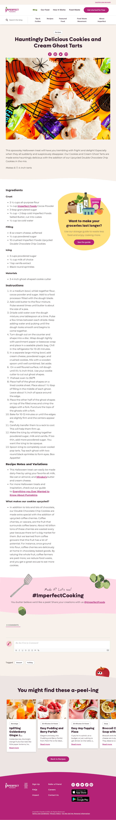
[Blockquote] (35, 650)
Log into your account (103, 2)
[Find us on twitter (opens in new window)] (82, 785)
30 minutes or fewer (50, 724)
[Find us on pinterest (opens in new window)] (91, 785)
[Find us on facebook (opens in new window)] (78, 785)
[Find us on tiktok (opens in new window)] (87, 785)
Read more (14, 748)
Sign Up (36, 784)
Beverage (14, 724)
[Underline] (22, 650)
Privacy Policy (55, 813)
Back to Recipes (58, 759)
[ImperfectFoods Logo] (12, 785)
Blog (35, 10)
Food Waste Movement (82, 20)
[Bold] (16, 650)
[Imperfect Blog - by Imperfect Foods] (12, 10)
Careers (52, 790)
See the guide (84, 242)
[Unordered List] (32, 650)
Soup (106, 724)
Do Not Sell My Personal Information (76, 813)
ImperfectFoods (96, 602)
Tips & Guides (38, 20)
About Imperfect (102, 20)
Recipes (50, 19)
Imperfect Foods (27, 206)
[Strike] (25, 650)
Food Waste (74, 10)
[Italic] (19, 650)
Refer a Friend (55, 784)
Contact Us (53, 795)
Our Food (45, 10)
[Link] (38, 650)
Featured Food (63, 20)
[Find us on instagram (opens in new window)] (73, 785)
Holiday (30, 662)
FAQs (34, 790)
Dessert (19, 662)
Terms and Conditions (40, 813)
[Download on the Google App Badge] (82, 799)
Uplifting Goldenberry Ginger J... (17, 732)
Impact (35, 795)
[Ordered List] (28, 650)
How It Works (59, 10)
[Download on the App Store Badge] (82, 792)
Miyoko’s (41, 477)
